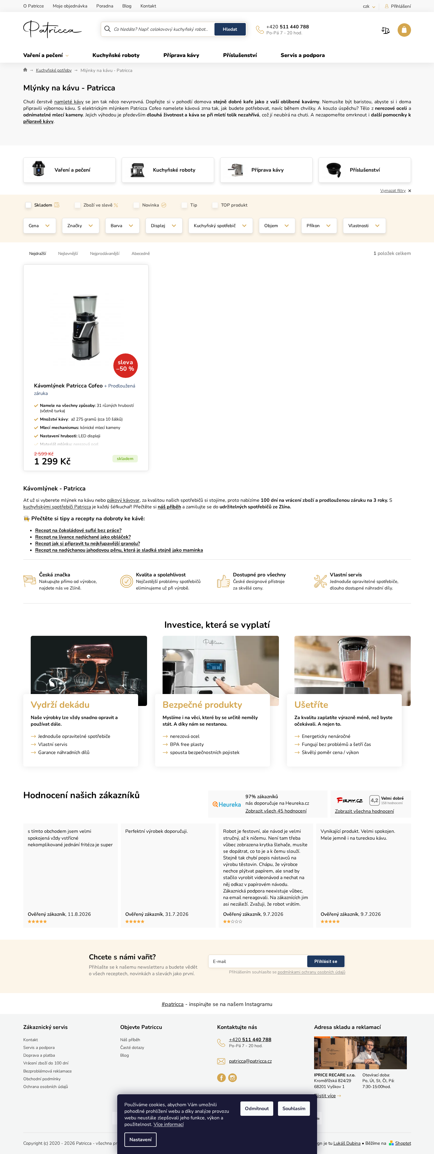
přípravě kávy (38, 121)
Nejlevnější (68, 253)
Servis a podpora (39, 1047)
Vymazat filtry (393, 190)
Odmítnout (257, 1108)
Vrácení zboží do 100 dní (45, 1063)
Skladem (43, 205)
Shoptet (403, 1143)
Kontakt (148, 6)
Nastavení (140, 1139)
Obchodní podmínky (42, 1079)
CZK (367, 6)
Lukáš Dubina (347, 1143)
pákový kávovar (123, 500)
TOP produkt (234, 205)
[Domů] (25, 70)
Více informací (169, 1124)
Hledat (230, 29)
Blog (127, 6)
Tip (193, 205)
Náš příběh (130, 1040)
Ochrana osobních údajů (45, 1087)
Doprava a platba (39, 1055)
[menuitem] (52, 55)
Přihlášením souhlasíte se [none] (287, 972)
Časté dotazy (132, 1047)
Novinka (150, 205)
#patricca (173, 1004)
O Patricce (33, 6)
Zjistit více (325, 1096)
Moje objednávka (70, 6)
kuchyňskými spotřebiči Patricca (57, 507)
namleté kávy (69, 102)
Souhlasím (293, 1108)
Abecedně (141, 253)
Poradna (104, 6)
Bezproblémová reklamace (47, 1071)
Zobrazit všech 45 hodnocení (276, 811)
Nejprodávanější (104, 253)
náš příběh (169, 507)
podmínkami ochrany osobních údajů (311, 972)
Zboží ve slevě (98, 205)
